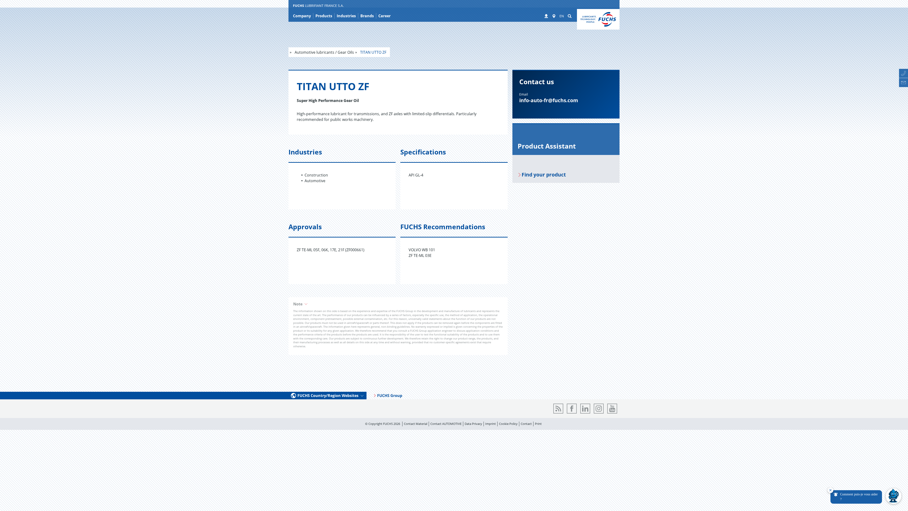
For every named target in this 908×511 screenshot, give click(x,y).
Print (538, 424)
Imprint (490, 424)
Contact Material (415, 424)
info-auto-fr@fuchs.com (548, 100)
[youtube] (612, 409)
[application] (864, 496)
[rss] (558, 409)
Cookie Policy (508, 424)
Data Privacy (473, 424)
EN (561, 16)
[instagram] (599, 409)
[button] (398, 304)
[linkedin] (585, 409)
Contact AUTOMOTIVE (446, 424)
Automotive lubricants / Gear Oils (324, 52)
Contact (526, 424)
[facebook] (572, 409)
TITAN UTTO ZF (372, 52)
